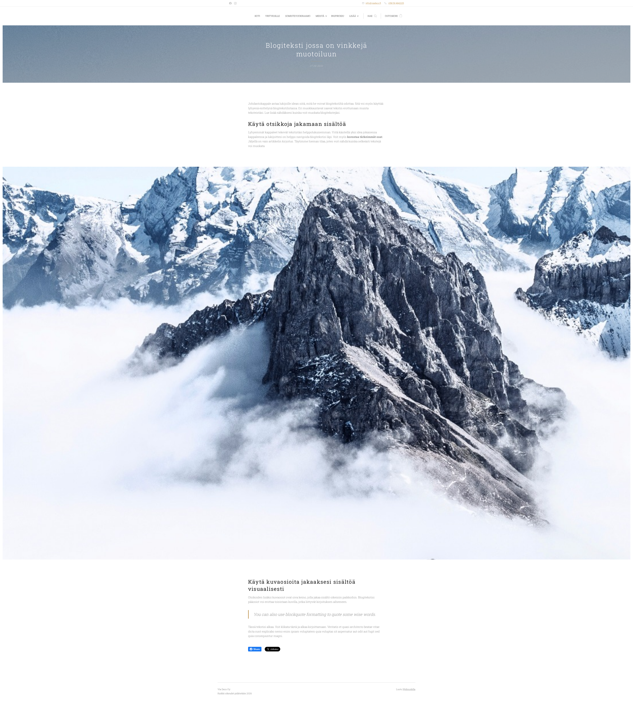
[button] (372, 16)
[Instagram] (235, 3)
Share (256, 649)
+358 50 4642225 (396, 3)
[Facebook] (230, 3)
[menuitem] (258, 16)
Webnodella (409, 689)
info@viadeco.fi (373, 3)
